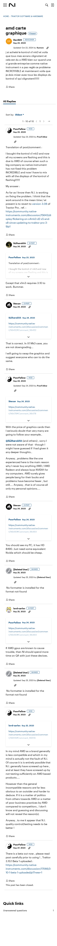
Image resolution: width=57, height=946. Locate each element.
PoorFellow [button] (19, 129)
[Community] (12, 5)
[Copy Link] (47, 47)
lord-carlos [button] (19, 608)
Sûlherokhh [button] (19, 243)
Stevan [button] (17, 303)
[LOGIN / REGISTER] (52, 5)
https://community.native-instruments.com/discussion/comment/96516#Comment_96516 (28, 734)
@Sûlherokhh (14, 440)
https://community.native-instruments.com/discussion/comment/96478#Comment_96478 (28, 410)
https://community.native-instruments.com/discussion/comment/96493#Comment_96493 (28, 528)
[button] (9, 41)
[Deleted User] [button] (20, 569)
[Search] (47, 5)
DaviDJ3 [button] (17, 39)
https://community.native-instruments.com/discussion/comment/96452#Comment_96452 (28, 326)
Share (10, 87)
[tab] (9, 101)
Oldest (19, 114)
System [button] (40, 48)
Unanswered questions (28, 910)
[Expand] (28, 277)
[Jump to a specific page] (48, 121)
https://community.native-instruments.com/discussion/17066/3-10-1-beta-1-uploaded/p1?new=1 (28, 868)
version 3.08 (39, 203)
